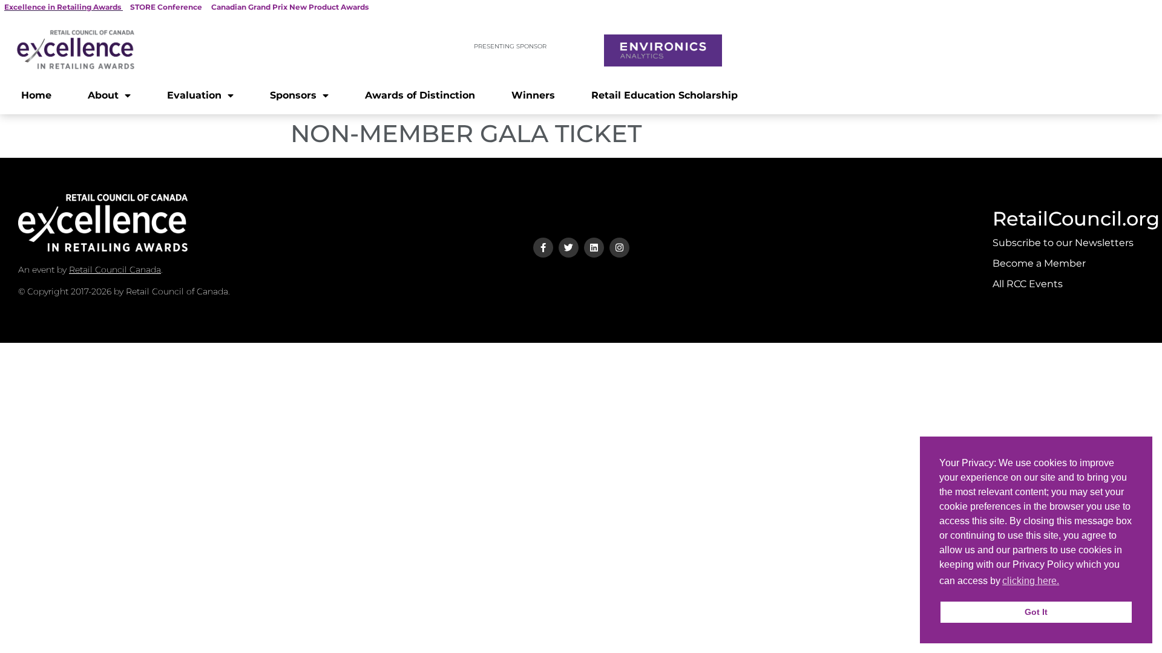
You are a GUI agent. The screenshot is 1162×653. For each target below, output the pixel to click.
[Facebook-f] (543, 248)
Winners (533, 95)
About (103, 95)
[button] (1065, 582)
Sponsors (293, 95)
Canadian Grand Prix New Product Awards (290, 6)
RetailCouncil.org (1076, 218)
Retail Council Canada (115, 269)
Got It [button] (1036, 612)
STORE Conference (166, 6)
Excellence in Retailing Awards (62, 6)
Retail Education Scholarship (664, 95)
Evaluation (194, 95)
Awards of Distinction (420, 95)
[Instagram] (619, 248)
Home (36, 95)
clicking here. (1030, 581)
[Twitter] (569, 248)
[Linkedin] (594, 248)
